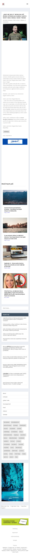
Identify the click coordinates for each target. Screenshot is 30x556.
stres (11, 454)
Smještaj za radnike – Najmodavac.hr (9, 550)
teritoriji (17, 454)
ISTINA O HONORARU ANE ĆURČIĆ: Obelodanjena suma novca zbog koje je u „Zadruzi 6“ (14, 375)
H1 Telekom (17, 547)
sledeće (21, 450)
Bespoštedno (7, 425)
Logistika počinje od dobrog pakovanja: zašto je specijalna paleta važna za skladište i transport (14, 319)
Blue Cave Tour (5, 506)
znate (11, 457)
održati (6, 441)
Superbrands (24, 547)
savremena (7, 450)
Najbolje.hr (5, 547)
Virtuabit (14, 549)
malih (21, 431)
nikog (5, 438)
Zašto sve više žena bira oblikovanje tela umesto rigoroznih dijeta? (13, 334)
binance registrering (8, 364)
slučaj (5, 454)
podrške (6, 447)
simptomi (14, 450)
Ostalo (12, 441)
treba (23, 454)
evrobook (10, 20)
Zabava (22, 20)
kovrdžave (14, 431)
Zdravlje (5, 414)
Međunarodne (8, 435)
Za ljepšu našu (11, 547)
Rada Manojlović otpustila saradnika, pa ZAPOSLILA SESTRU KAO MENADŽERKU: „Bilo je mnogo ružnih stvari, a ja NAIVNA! (14, 348)
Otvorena (7, 444)
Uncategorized (6, 404)
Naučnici (23, 435)
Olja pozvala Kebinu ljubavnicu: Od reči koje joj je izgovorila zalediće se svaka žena (15, 357)
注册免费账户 (6, 373)
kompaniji (6, 431)
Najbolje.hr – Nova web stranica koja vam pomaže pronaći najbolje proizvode (14, 265)
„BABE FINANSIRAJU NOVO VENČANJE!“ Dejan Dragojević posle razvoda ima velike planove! (15, 366)
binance (5, 357)
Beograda (6, 422)
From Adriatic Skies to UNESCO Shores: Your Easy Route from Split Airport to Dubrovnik (15, 237)
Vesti (4, 407)
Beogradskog (15, 422)
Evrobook (19, 549)
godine (19, 428)
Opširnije (6, 131)
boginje (15, 425)
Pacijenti (14, 444)
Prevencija (18, 447)
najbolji (16, 435)
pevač (8, 109)
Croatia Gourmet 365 (7, 549)
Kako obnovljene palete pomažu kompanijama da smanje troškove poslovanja (15, 329)
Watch (6, 457)
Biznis (4, 393)
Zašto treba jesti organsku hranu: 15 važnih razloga (13, 383)
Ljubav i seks (6, 400)
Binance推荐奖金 (7, 346)
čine (16, 457)
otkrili (19, 441)
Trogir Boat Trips (14, 506)
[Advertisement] (15, 57)
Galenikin (12, 428)
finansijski (23, 425)
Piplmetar (24, 549)
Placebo (21, 444)
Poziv (12, 447)
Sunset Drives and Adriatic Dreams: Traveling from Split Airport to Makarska (13, 209)
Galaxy (6, 428)
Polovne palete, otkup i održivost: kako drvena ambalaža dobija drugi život (15, 324)
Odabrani (21, 438)
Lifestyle (5, 397)
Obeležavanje (13, 438)
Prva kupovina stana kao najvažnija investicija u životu (14, 339)
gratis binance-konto (8, 382)
